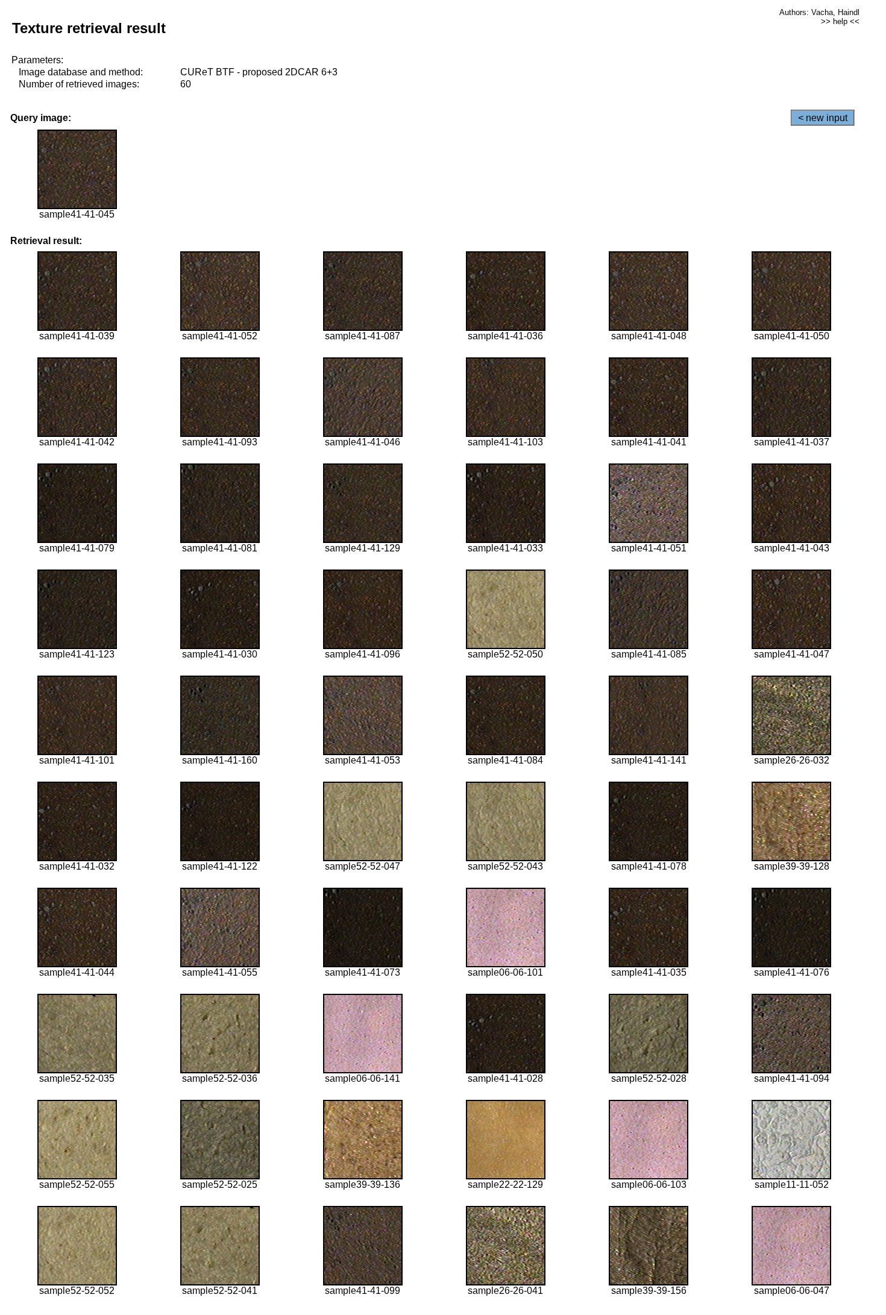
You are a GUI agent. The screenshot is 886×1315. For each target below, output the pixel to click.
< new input (822, 118)
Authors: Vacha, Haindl (819, 12)
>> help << (840, 21)
